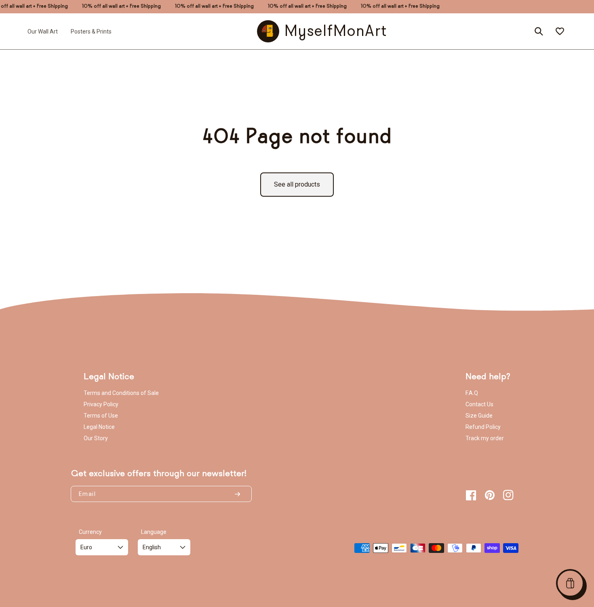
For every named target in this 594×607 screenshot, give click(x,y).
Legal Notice (99, 427)
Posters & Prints (91, 31)
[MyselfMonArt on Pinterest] (489, 495)
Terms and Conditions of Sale (121, 393)
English (152, 547)
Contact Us (479, 404)
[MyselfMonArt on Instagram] (508, 495)
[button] (570, 583)
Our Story (96, 438)
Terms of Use (101, 415)
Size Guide (479, 415)
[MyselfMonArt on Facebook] (471, 495)
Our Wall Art (42, 31)
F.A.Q (472, 393)
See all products (297, 184)
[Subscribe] (241, 494)
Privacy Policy (101, 404)
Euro (86, 547)
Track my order (485, 438)
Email (87, 494)
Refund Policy (483, 427)
